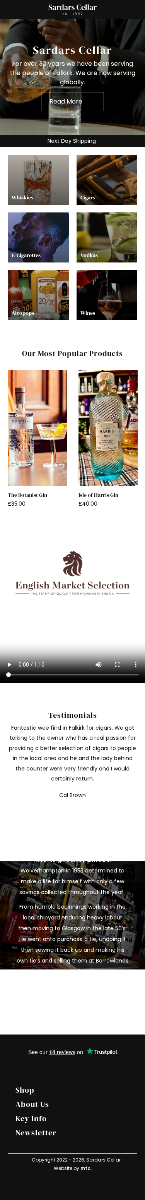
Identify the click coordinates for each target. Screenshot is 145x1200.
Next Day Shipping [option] (71, 141)
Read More (65, 990)
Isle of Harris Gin (98, 495)
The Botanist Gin (27, 495)
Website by (73, 1168)
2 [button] (76, 127)
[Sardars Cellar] (72, 77)
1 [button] (69, 127)
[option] (72, 77)
